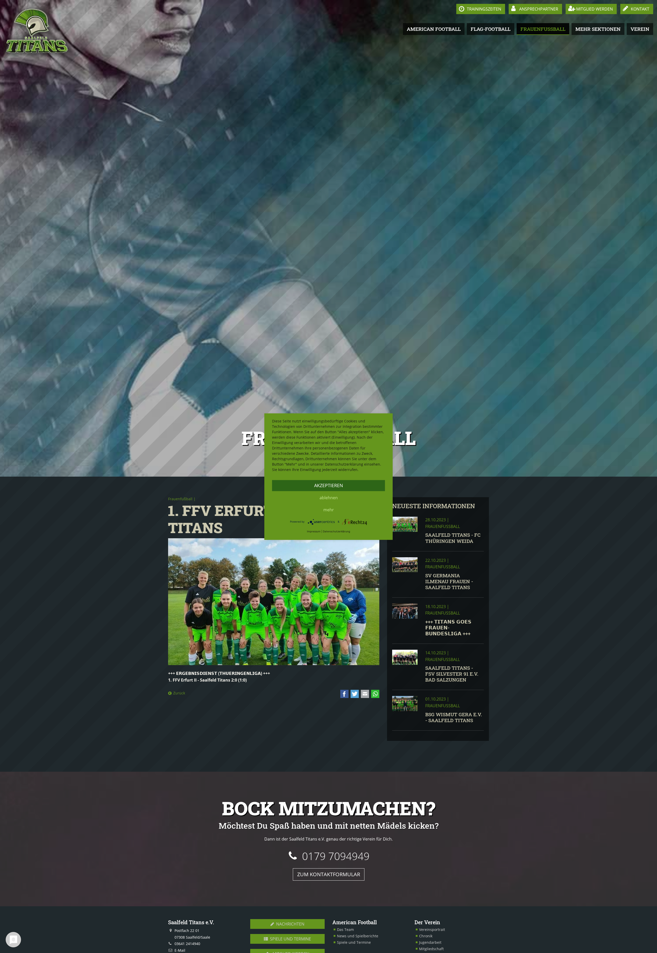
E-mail (365, 694)
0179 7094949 (336, 856)
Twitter (355, 694)
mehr (328, 510)
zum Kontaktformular (328, 874)
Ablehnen (329, 498)
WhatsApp (375, 694)
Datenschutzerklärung (336, 531)
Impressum (314, 531)
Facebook (344, 694)
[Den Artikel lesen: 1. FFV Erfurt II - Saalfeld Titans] (273, 601)
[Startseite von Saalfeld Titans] (37, 31)
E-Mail (180, 950)
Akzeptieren (328, 485)
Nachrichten (289, 924)
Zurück (179, 693)
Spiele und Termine (290, 939)
